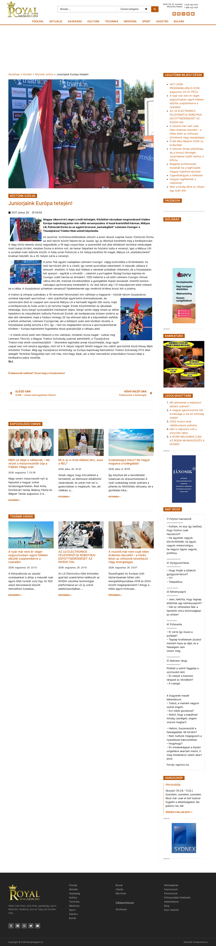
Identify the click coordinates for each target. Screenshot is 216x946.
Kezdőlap (14, 74)
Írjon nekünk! (171, 909)
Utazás (119, 889)
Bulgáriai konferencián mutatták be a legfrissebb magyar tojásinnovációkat (185, 167)
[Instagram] (183, 14)
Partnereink (170, 893)
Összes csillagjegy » (179, 812)
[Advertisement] (108, 49)
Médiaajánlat (171, 885)
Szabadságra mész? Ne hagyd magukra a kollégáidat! (129, 461)
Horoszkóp (173, 784)
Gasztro (162, 21)
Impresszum (171, 889)
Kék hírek (121, 893)
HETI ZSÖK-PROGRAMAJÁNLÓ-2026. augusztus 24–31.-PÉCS (185, 88)
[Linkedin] (179, 14)
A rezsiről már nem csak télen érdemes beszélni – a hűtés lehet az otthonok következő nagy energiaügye (128, 557)
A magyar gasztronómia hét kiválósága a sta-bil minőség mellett (187, 413)
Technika (111, 21)
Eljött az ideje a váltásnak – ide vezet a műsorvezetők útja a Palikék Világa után (29, 463)
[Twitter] (188, 14)
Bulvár (179, 21)
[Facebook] (174, 14)
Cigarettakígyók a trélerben (186, 175)
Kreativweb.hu (200, 942)
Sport (146, 21)
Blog (166, 905)
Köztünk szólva (44, 74)
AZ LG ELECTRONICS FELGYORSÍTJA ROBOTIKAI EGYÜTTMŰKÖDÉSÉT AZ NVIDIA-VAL (76, 557)
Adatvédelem (171, 901)
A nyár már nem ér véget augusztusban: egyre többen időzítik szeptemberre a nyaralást (28, 557)
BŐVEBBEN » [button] (14, 500)
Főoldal (38, 21)
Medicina (130, 21)
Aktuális (55, 21)
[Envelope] (192, 14)
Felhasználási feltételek (177, 897)
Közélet (27, 74)
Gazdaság (75, 21)
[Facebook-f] (11, 925)
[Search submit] (154, 9)
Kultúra (93, 21)
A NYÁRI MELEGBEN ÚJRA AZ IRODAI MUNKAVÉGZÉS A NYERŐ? (187, 440)
